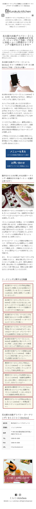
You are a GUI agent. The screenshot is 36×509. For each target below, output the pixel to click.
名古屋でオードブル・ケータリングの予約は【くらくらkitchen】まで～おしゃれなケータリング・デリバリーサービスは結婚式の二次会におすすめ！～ (18, 330)
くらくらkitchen (18, 498)
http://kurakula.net (17, 447)
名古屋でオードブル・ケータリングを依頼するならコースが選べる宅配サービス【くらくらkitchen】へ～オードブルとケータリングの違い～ (18, 318)
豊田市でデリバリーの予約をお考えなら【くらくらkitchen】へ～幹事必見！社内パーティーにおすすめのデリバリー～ (18, 402)
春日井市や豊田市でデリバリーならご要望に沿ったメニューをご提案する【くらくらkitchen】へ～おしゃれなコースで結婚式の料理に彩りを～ (18, 390)
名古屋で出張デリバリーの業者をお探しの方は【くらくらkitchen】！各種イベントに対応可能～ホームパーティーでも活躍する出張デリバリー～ (18, 354)
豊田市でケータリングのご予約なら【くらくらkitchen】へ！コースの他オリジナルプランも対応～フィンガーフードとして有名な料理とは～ (18, 366)
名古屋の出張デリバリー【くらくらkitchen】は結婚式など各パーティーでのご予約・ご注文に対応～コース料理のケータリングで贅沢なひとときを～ (18, 342)
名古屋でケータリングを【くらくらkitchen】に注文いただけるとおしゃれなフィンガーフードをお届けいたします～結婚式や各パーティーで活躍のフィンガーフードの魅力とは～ (18, 305)
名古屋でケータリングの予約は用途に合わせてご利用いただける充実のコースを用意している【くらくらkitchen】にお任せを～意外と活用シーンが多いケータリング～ (18, 290)
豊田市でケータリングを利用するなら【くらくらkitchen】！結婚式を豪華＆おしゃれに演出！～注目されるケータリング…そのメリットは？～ (18, 378)
